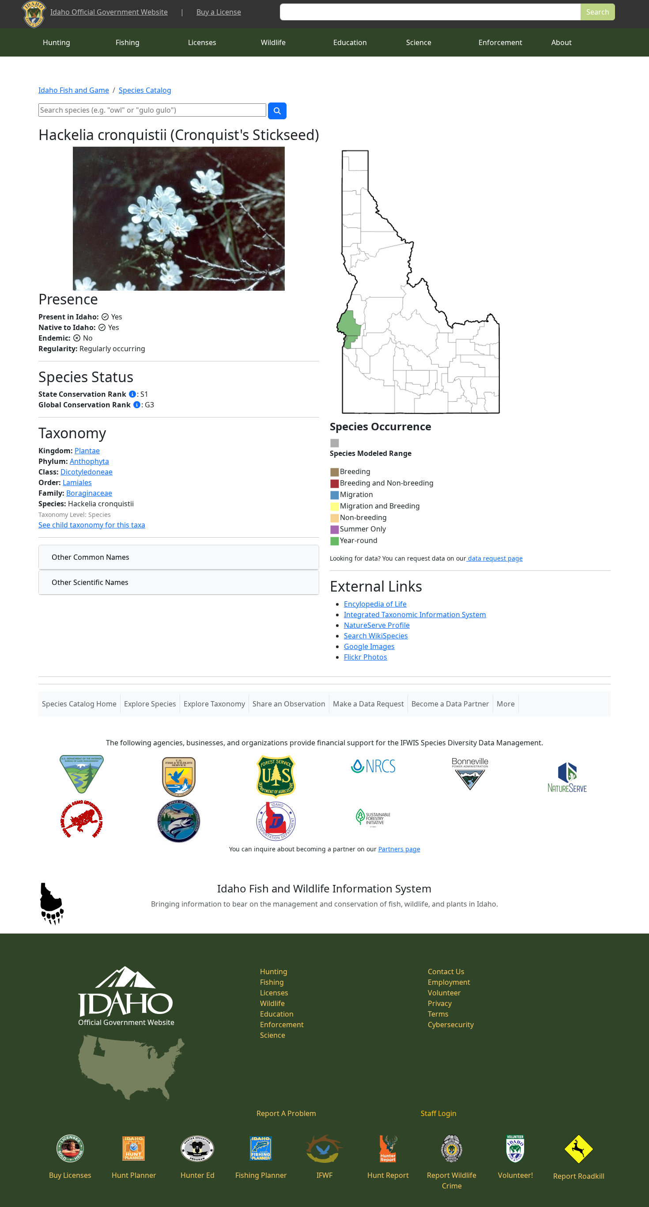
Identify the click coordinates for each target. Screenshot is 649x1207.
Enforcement (500, 42)
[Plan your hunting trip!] (134, 1148)
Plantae (87, 450)
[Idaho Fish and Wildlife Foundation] (324, 1148)
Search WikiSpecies (376, 636)
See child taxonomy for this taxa (91, 525)
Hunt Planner (134, 1175)
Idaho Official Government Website (109, 12)
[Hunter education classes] (197, 1148)
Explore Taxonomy (214, 704)
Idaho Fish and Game (73, 90)
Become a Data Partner (450, 704)
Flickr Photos (365, 657)
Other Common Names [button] (90, 557)
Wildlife (273, 42)
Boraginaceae (89, 493)
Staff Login (439, 1113)
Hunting (56, 42)
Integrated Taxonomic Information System (415, 614)
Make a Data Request (368, 704)
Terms (438, 1014)
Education (350, 42)
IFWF (324, 1175)
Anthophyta (89, 461)
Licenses (202, 42)
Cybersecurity (451, 1024)
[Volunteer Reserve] (515, 1148)
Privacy (440, 1003)
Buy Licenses (70, 1175)
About (561, 42)
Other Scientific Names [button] (90, 582)
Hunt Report (388, 1175)
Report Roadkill (578, 1176)
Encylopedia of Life (375, 604)
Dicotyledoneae (86, 472)
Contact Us (446, 971)
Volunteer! (515, 1175)
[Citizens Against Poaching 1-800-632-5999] (451, 1148)
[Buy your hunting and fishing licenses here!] (70, 1148)
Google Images (369, 646)
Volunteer (444, 993)
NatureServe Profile (377, 625)
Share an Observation (289, 704)
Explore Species (150, 704)
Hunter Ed (198, 1175)
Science (418, 42)
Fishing (128, 42)
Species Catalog (145, 90)
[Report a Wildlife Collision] (578, 1148)
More (506, 704)
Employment (449, 982)
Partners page (399, 849)
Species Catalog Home (81, 703)
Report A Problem (286, 1113)
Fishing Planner (261, 1175)
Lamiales (77, 482)
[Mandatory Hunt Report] (388, 1148)
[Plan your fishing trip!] (261, 1148)
